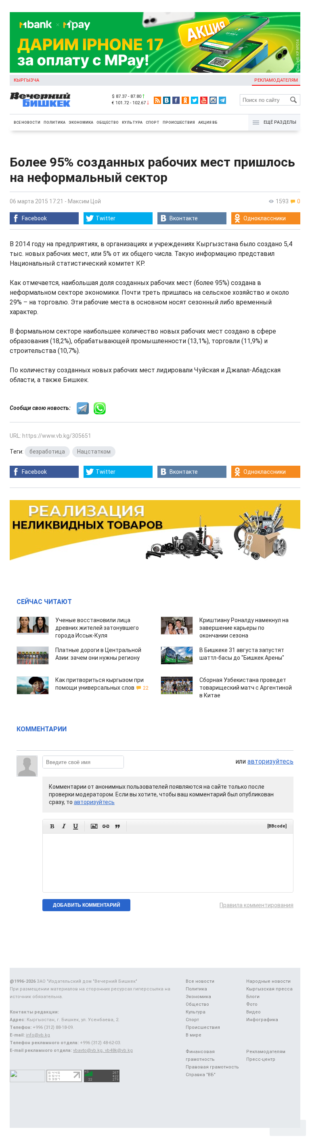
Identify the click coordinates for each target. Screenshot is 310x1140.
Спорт (152, 122)
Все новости (27, 122)
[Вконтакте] (166, 100)
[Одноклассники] (185, 100)
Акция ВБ (208, 122)
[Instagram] (213, 100)
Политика (54, 122)
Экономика (81, 122)
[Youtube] (203, 100)
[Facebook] (176, 100)
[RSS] (157, 100)
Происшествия (179, 122)
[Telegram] (222, 100)
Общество (107, 122)
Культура (132, 122)
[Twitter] (194, 100)
